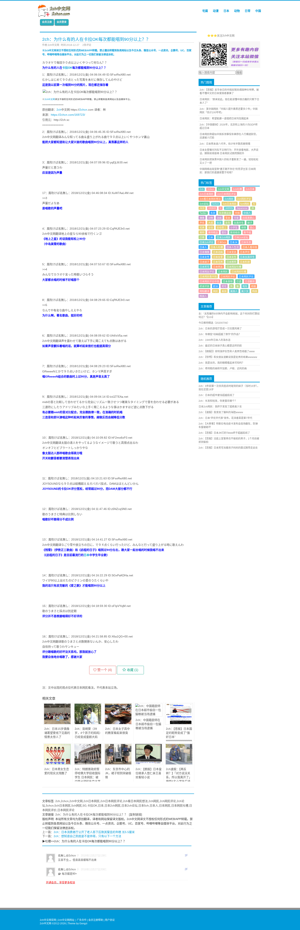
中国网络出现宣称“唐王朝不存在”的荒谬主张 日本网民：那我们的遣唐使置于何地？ (228, 171)
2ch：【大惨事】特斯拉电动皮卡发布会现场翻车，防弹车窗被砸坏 (228, 425)
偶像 (202, 218)
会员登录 (62, 22)
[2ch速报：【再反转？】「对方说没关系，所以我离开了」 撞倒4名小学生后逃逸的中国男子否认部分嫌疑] (179, 764)
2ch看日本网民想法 (135, 801)
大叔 (210, 222)
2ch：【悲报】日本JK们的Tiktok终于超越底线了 (224, 432)
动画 (219, 218)
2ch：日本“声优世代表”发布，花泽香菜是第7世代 (225, 418)
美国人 (234, 291)
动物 (237, 10)
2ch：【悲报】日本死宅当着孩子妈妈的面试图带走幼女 (228, 447)
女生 (227, 222)
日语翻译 (250, 281)
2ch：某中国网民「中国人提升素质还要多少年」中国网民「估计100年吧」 (229, 111)
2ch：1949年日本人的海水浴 (214, 340)
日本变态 (231, 252)
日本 (226, 10)
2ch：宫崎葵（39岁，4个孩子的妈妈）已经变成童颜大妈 (88, 732)
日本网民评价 (227, 276)
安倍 (210, 227)
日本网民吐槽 (179, 805)
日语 (238, 281)
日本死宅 (204, 266)
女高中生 (239, 222)
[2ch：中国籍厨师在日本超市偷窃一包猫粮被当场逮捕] (148, 714)
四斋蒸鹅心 (248, 218)
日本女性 (204, 257)
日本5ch (143, 805)
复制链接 (135, 814)
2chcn (83, 109)
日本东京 (246, 242)
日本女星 (218, 257)
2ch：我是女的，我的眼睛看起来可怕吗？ (221, 362)
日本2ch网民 (112, 805)
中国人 (247, 213)
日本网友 (218, 266)
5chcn (50, 805)
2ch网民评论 (168, 801)
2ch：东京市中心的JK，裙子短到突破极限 (118, 773)
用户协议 (110, 920)
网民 (215, 291)
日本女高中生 (247, 257)
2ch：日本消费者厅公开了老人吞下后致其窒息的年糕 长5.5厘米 (94, 832)
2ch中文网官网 (48, 920)
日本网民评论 (65, 810)
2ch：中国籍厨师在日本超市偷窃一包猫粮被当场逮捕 (148, 724)
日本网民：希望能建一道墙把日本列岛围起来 (224, 118)
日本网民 (164, 805)
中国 (258, 10)
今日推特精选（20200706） (214, 322)
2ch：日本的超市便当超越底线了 (216, 395)
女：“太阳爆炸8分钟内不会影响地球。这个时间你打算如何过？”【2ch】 (229, 315)
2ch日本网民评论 (111, 801)
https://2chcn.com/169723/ (68, 114)
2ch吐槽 (237, 189)
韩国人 (203, 296)
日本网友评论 (207, 271)
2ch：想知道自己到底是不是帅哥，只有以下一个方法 (87, 836)
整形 (224, 232)
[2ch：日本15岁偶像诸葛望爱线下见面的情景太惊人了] (57, 723)
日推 (202, 237)
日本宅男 (218, 262)
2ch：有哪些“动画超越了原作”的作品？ (220, 334)
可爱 (236, 218)
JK (252, 208)
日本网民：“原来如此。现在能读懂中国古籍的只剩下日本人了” (229, 101)
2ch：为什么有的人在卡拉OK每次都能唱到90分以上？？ (91, 814)
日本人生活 (233, 247)
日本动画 (218, 252)
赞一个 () (104, 670)
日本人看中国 (249, 247)
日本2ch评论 (206, 242)
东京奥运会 (225, 213)
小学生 (234, 227)
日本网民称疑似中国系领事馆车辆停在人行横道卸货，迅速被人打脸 (229, 136)
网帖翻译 (204, 291)
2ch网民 (154, 801)
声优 (202, 222)
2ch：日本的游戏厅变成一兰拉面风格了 (220, 328)
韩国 (254, 291)
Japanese (242, 208)
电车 (244, 286)
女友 (219, 222)
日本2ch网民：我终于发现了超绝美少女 (220, 406)
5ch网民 (76, 805)
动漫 (216, 10)
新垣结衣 (235, 232)
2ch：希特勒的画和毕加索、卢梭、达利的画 (223, 368)
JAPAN (229, 208)
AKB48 (212, 208)
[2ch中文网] (55, 15)
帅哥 (243, 227)
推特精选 (213, 232)
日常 (247, 10)
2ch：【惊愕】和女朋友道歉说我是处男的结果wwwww (228, 357)
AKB (202, 208)
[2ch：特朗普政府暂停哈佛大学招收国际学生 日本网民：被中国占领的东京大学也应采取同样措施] (88, 764)
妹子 (249, 222)
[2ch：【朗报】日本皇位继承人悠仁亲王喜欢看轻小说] (148, 764)
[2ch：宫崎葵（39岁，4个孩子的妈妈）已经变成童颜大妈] (88, 723)
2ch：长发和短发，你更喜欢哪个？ (218, 401)
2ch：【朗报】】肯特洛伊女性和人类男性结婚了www (227, 351)
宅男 (202, 227)
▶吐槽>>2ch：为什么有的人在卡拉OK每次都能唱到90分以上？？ (84, 841)
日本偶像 (204, 252)
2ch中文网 (49, 99)
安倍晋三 (222, 227)
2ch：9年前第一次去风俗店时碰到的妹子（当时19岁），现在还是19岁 (229, 388)
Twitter (203, 213)
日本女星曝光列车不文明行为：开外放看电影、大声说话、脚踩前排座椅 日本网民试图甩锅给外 (229, 152)
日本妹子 (204, 262)
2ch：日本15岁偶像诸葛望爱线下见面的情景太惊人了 (57, 732)
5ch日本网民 (62, 805)
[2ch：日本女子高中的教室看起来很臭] (118, 723)
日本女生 (231, 257)
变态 (227, 218)
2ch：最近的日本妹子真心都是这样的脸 (220, 345)
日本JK (234, 242)
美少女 (245, 291)
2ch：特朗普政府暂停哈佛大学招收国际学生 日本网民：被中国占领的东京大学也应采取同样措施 (87, 777)
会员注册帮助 (95, 920)
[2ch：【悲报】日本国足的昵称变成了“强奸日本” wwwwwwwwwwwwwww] (179, 723)
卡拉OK (67, 67)
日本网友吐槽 (234, 266)
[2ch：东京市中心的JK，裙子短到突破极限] (118, 764)
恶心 (252, 227)
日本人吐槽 (217, 247)
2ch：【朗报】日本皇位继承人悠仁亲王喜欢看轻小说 (149, 773)
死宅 (224, 286)
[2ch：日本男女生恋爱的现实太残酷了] (57, 764)
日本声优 (245, 252)
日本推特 (231, 262)
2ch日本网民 (91, 801)
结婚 (253, 286)
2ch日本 (250, 189)
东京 (212, 213)
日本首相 (228, 281)
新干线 (247, 232)
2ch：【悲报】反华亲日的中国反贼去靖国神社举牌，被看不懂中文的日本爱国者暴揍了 (229, 91)
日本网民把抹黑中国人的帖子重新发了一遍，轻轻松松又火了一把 (229, 161)
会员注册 (47, 22)
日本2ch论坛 (129, 805)
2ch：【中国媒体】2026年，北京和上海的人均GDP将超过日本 (229, 126)
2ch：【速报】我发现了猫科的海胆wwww (221, 412)
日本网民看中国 (208, 276)
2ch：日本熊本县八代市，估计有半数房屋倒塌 (225, 143)
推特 (202, 232)
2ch (59, 109)
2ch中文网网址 (66, 920)
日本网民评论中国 (209, 281)
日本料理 (245, 262)
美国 (224, 291)
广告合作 (82, 920)
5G (85, 805)
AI (254, 204)
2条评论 (86, 45)
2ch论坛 (204, 204)
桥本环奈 (204, 286)
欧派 (215, 286)
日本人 (154, 805)
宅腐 (205, 10)
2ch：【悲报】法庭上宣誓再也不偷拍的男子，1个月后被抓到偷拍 (229, 440)
